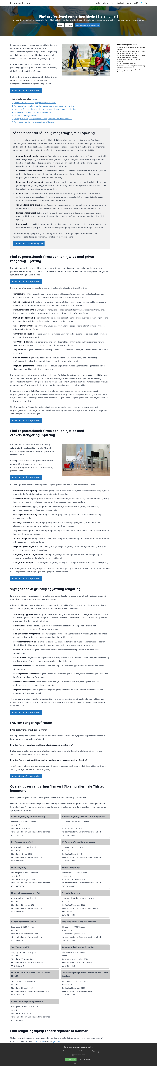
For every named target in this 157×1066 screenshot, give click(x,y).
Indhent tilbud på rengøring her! (87, 25)
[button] (79, 1055)
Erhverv (69, 25)
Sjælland (120, 3)
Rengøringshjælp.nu (20, 2)
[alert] (78, 1054)
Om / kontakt (132, 3)
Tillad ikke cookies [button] (84, 1059)
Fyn (112, 3)
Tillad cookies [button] (71, 1059)
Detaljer (98, 1052)
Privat (60, 25)
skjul (34, 99)
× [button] (155, 1045)
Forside (96, 3)
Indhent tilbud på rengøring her (26, 90)
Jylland (105, 3)
